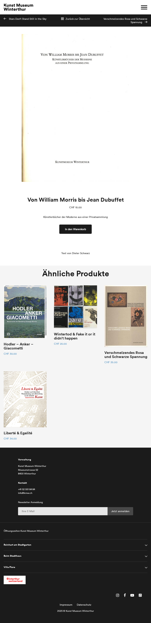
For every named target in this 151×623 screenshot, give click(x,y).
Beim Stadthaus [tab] (12, 556)
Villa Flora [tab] (9, 567)
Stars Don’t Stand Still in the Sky (27, 19)
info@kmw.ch (25, 493)
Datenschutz (84, 604)
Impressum (66, 604)
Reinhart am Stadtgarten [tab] (17, 544)
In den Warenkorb (75, 229)
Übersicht (78, 19)
